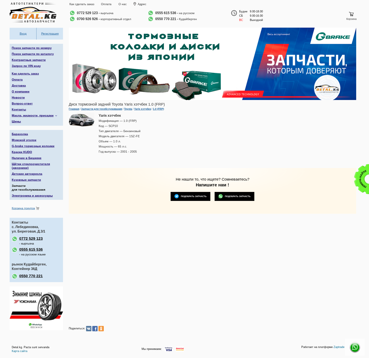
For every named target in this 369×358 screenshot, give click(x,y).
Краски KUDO (22, 152)
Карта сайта (19, 351)
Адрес (142, 4)
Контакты (19, 109)
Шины (16, 121)
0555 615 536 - (175, 13)
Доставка (19, 85)
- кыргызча (31, 240)
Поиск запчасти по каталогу (33, 54)
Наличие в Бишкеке (26, 158)
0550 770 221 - (176, 19)
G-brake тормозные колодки (33, 146)
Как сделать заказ (81, 4)
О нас (123, 4)
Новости (18, 97)
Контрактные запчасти (29, 60)
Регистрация (50, 33)
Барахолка (20, 134)
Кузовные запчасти (26, 179)
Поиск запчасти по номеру (32, 48)
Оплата (106, 4)
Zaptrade (339, 347)
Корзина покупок (23, 208)
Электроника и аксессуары (32, 195)
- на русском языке (32, 251)
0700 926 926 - (104, 19)
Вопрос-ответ (22, 103)
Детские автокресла (27, 173)
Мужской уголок (24, 140)
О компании (20, 91)
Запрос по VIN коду (26, 66)
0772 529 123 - (95, 13)
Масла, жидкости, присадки (33, 115)
